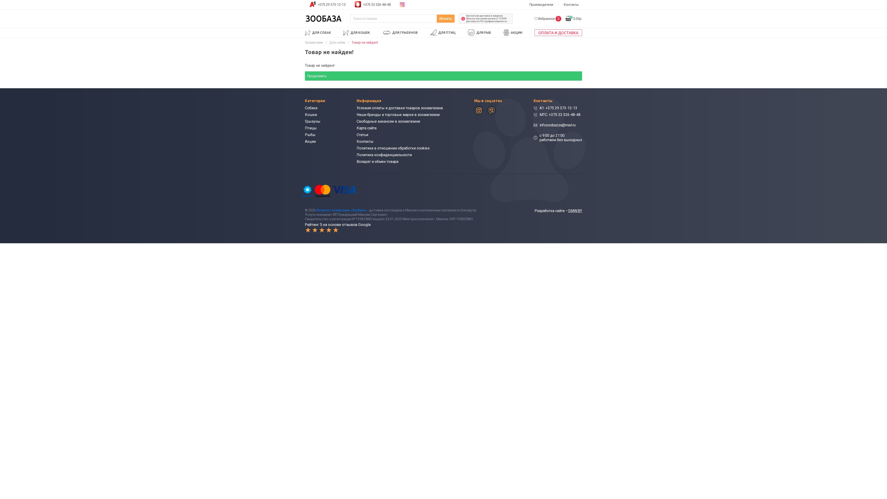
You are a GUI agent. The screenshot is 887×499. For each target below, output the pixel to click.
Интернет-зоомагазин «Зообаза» (341, 210)
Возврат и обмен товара (377, 161)
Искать (445, 18)
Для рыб (483, 32)
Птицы (311, 128)
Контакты (571, 4)
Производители (541, 4)
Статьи (362, 135)
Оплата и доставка (558, 33)
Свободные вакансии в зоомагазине (388, 121)
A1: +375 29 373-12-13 (558, 108)
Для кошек (360, 32)
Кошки (311, 115)
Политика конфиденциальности (384, 155)
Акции (516, 32)
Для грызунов (405, 32)
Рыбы (310, 135)
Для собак (321, 32)
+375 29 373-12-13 (332, 4)
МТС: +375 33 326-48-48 (560, 115)
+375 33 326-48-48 (377, 4)
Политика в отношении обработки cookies (393, 148)
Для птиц (447, 32)
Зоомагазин (314, 42)
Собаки (311, 108)
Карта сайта (367, 128)
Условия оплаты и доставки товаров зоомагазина (400, 108)
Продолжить (317, 76)
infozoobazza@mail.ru (558, 125)
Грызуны (312, 121)
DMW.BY (575, 211)
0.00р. (576, 18)
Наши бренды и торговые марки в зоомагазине (398, 115)
